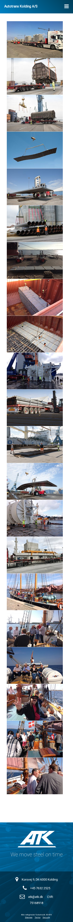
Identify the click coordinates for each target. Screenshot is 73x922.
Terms (37, 917)
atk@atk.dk (35, 897)
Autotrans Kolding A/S (21, 6)
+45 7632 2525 (40, 888)
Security (46, 917)
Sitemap (28, 917)
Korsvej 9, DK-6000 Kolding (40, 879)
